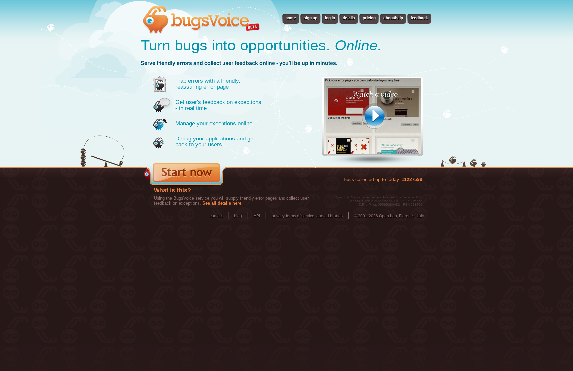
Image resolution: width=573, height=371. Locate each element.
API (257, 216)
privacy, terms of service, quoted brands (307, 216)
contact (216, 216)
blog (238, 216)
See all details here (221, 203)
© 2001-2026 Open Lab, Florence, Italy (389, 216)
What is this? (172, 190)
